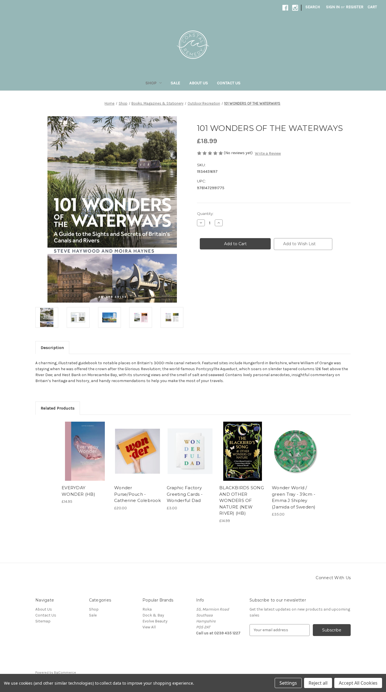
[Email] (223, 272)
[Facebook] (285, 8)
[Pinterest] (242, 272)
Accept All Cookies (358, 683)
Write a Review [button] (268, 153)
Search (312, 7)
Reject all (318, 683)
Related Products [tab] (58, 408)
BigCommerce (65, 672)
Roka (147, 609)
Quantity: (205, 213)
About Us (198, 82)
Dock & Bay (153, 615)
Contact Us (228, 82)
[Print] (232, 272)
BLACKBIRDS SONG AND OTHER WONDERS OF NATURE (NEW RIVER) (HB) (241, 500)
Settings (288, 683)
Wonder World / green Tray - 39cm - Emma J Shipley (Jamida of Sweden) (294, 497)
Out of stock (137, 456)
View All (149, 627)
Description (52, 347)
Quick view (84, 446)
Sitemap (43, 621)
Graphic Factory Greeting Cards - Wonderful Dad (185, 494)
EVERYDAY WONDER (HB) (78, 491)
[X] (209, 272)
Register (354, 7)
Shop (151, 82)
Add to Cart (85, 456)
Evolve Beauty (155, 621)
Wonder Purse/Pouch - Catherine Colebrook (137, 494)
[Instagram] (295, 8)
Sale (175, 82)
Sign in (333, 7)
